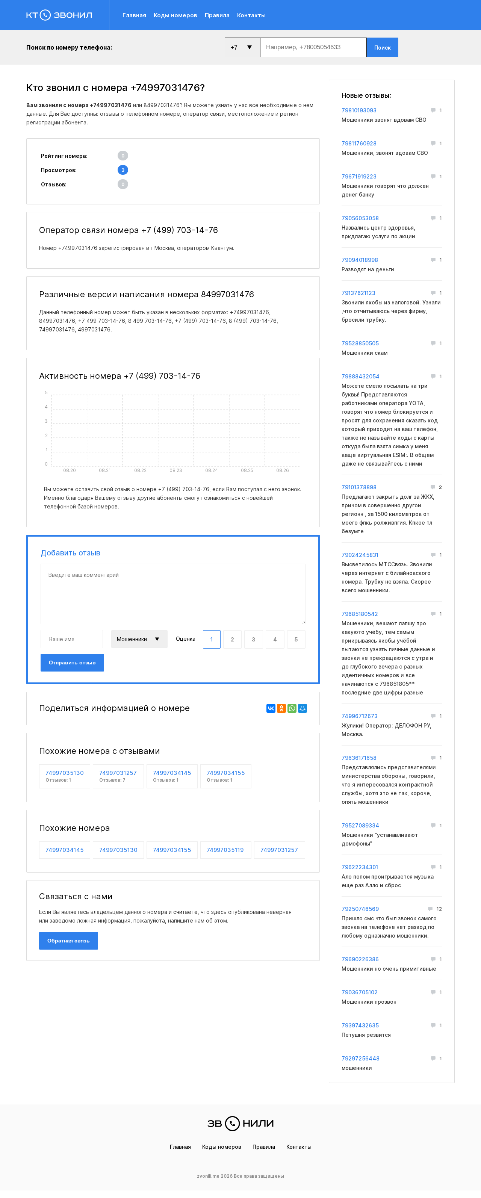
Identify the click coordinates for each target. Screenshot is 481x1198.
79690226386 (360, 959)
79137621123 (358, 293)
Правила (217, 15)
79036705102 (360, 992)
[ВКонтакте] (270, 708)
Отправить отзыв (72, 663)
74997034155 (226, 776)
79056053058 (360, 218)
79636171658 (359, 758)
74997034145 (172, 776)
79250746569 (360, 909)
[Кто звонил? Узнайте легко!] (67, 15)
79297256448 (361, 1058)
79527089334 (360, 825)
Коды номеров (175, 15)
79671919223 (359, 176)
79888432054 (361, 376)
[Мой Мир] (302, 708)
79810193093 (359, 110)
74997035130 (64, 776)
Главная (134, 15)
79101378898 (359, 487)
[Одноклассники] (281, 708)
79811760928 (359, 143)
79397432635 (360, 1025)
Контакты (251, 15)
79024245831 (360, 555)
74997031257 (118, 776)
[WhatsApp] (291, 708)
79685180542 (360, 614)
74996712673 (360, 716)
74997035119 (225, 849)
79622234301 (360, 867)
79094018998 (360, 260)
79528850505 (360, 343)
